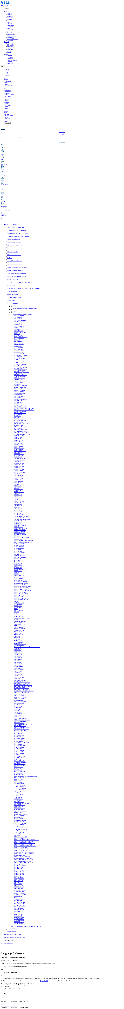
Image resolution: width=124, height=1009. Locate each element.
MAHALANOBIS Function (21, 618)
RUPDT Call (17, 768)
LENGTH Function (19, 575)
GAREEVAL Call (19, 463)
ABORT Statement (19, 315)
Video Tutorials (11, 29)
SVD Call (16, 830)
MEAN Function (18, 627)
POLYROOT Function (20, 697)
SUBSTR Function (19, 826)
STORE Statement (19, 821)
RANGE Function (19, 735)
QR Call (16, 710)
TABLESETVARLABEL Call (22, 861)
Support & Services (12, 39)
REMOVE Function (19, 745)
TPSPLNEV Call (19, 868)
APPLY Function (18, 328)
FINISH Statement (19, 448)
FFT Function (18, 443)
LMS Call (16, 601)
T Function (17, 835)
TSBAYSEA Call (19, 873)
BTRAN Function (19, 344)
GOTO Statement (19, 492)
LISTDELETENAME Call (21, 584)
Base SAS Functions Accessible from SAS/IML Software (26, 926)
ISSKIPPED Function (20, 557)
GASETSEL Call (19, 470)
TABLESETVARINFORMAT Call (23, 859)
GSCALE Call (18, 504)
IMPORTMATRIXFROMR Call (23, 542)
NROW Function (18, 669)
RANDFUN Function (20, 721)
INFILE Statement (19, 545)
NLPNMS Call (18, 657)
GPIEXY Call (18, 495)
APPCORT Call (18, 325)
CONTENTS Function (20, 362)
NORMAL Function (19, 668)
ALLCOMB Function (20, 320)
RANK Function (18, 736)
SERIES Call (17, 780)
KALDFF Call (18, 566)
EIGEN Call (17, 416)
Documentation (11, 36)
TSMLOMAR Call (19, 878)
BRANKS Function (19, 341)
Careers (9, 48)
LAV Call (16, 572)
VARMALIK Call (19, 903)
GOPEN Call (17, 490)
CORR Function (18, 366)
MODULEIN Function (20, 638)
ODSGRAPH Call (19, 674)
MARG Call (17, 619)
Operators (13, 311)
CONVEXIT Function (20, 364)
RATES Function (18, 739)
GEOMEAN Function (20, 484)
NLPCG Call (17, 648)
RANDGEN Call (19, 723)
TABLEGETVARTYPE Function (23, 850)
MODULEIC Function (20, 636)
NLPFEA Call (18, 653)
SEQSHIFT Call (18, 779)
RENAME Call (18, 748)
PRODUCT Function (20, 701)
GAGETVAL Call (19, 460)
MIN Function (18, 631)
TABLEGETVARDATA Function (23, 841)
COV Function (18, 373)
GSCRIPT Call (18, 505)
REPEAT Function (19, 750)
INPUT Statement (19, 546)
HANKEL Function (19, 524)
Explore (6, 54)
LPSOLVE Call (18, 610)
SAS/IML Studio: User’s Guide (12, 934)
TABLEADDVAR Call (20, 837)
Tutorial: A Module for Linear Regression (18, 236)
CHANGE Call (18, 349)
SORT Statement (18, 797)
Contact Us (10, 52)
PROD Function (18, 700)
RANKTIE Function (19, 738)
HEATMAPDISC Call (20, 530)
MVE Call (17, 639)
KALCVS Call (18, 565)
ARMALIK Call (18, 331)
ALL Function (18, 318)
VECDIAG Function (19, 906)
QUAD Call (17, 712)
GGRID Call (17, 486)
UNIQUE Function (19, 893)
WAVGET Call (18, 914)
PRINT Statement (19, 698)
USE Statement (18, 896)
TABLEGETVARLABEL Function (23, 847)
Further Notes (11, 300)
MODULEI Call (18, 634)
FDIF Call (17, 441)
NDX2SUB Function (20, 644)
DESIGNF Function (19, 393)
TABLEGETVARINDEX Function (23, 844)
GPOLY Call (17, 498)
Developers (10, 37)
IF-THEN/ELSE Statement (21, 537)
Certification (10, 25)
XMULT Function (19, 920)
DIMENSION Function (20, 399)
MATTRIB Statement (20, 621)
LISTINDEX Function (20, 592)
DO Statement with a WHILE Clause (24, 410)
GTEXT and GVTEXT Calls (22, 516)
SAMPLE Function (19, 771)
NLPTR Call (17, 665)
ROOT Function (18, 758)
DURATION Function (20, 411)
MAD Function (18, 615)
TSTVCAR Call (18, 885)
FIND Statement (18, 446)
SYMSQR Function (19, 834)
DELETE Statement (19, 390)
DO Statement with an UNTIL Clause (24, 408)
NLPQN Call (17, 662)
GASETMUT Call (19, 467)
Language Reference (12, 303)
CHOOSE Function (19, 352)
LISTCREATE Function (20, 581)
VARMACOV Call (19, 902)
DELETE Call (18, 388)
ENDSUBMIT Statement (21, 423)
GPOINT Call (18, 496)
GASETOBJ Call (19, 469)
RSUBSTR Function (19, 765)
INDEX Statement (19, 543)
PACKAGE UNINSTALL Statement (24, 691)
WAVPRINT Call (19, 917)
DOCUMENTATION (7, 5)
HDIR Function (18, 527)
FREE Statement (18, 452)
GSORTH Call (18, 510)
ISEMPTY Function (19, 555)
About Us (6, 42)
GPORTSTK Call (19, 502)
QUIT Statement (18, 717)
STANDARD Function (20, 814)
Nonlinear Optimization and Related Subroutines (27, 647)
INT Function (18, 549)
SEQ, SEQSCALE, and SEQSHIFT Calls (25, 776)
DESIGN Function (19, 391)
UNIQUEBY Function (20, 894)
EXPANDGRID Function (21, 431)
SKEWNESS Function (20, 791)
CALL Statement (18, 347)
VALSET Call (18, 897)
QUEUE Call (17, 715)
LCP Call (16, 574)
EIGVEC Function (19, 419)
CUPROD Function (19, 382)
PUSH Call (17, 704)
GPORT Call (17, 499)
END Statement (18, 422)
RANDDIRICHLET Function (22, 720)
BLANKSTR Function (20, 337)
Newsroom (10, 49)
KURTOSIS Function (20, 569)
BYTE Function (18, 346)
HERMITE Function (19, 531)
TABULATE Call (19, 864)
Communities (11, 34)
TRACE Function (19, 870)
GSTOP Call (17, 513)
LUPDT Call (17, 613)
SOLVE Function (19, 792)
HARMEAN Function (20, 525)
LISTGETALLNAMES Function (23, 586)
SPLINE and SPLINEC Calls (22, 803)
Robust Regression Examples (15, 270)
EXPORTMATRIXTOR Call (22, 434)
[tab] (68, 849)
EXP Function (18, 428)
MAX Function (18, 622)
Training (9, 23)
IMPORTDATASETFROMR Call (23, 540)
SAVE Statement (18, 773)
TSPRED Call (18, 882)
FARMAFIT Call (19, 437)
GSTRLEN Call (18, 514)
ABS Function (18, 317)
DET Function (18, 394)
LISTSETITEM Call (19, 596)
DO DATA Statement (20, 407)
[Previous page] (1, 947)
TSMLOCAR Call (19, 876)
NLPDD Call (17, 650)
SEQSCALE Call (19, 777)
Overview (13, 305)
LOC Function (18, 604)
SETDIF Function (19, 782)
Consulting (10, 63)
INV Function (18, 551)
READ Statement (19, 744)
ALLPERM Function (20, 321)
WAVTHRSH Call (19, 919)
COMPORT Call (18, 359)
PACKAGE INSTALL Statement (23, 685)
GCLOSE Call (18, 476)
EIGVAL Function (19, 417)
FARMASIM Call (19, 440)
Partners (9, 61)
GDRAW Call (18, 479)
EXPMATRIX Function (20, 429)
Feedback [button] (3, 215)
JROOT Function (19, 562)
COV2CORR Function (20, 375)
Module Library (11, 931)
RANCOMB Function (20, 718)
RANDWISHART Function (21, 729)
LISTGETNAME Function (21, 589)
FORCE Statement (19, 449)
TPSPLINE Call (18, 867)
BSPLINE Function (19, 343)
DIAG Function (18, 396)
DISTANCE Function (20, 400)
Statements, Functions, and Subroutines (21, 314)
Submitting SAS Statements (14, 264)
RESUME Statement (19, 755)
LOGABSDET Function (20, 607)
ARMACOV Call (19, 329)
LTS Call (16, 612)
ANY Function (18, 323)
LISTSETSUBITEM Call (21, 600)
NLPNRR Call (18, 660)
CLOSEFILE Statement (20, 355)
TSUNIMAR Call (19, 887)
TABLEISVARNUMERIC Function (24, 853)
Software (6, 11)
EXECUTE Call (18, 425)
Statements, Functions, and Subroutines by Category (25, 308)
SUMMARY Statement (20, 829)
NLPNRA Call (18, 659)
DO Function (17, 402)
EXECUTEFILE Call (20, 426)
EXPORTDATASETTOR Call (22, 432)
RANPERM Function (20, 732)
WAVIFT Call (18, 916)
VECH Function (18, 908)
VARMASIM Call (19, 905)
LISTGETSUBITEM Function (22, 590)
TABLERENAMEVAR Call (22, 856)
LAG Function (18, 571)
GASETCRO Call (19, 466)
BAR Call (17, 334)
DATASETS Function (20, 387)
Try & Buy (10, 57)
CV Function (17, 384)
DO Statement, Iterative (20, 405)
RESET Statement (19, 753)
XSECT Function (19, 922)
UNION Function (19, 891)
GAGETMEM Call (19, 458)
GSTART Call (18, 511)
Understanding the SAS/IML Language (17, 233)
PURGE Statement (19, 703)
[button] (1, 209)
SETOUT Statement (19, 785)
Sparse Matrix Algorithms (14, 297)
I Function (17, 536)
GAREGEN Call (18, 464)
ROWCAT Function (19, 761)
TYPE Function (18, 888)
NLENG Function (19, 645)
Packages (9, 258)
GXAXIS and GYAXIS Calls (22, 519)
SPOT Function (18, 806)
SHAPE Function (19, 786)
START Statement (19, 815)
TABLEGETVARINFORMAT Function (25, 846)
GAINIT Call (17, 461)
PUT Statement (18, 706)
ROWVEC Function (19, 764)
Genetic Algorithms (12, 294)
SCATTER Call (18, 774)
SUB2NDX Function (20, 823)
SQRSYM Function (19, 808)
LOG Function (18, 606)
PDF (3, 214)
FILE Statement (18, 445)
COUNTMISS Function (20, 369)
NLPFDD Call (18, 651)
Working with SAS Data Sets (15, 245)
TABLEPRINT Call (19, 855)
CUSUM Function (19, 381)
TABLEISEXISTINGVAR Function (24, 852)
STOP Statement (18, 818)
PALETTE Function (19, 694)
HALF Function (18, 522)
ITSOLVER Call (18, 558)
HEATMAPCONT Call (20, 528)
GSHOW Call (18, 508)
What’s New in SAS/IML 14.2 (15, 227)
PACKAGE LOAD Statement (22, 689)
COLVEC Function (19, 358)
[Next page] (1, 949)
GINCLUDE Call (19, 487)
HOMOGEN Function (20, 534)
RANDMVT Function (20, 726)
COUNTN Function (19, 370)
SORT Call (17, 796)
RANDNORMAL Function (21, 727)
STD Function (18, 817)
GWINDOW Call (19, 517)
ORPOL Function (19, 677)
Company (10, 46)
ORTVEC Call (18, 679)
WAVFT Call (17, 913)
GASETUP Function (19, 472)
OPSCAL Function (19, 675)
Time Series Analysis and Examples (16, 273)
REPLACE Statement (20, 751)
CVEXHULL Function (20, 385)
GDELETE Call (18, 478)
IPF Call (16, 554)
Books (9, 28)
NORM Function (18, 666)
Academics (10, 26)
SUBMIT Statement (19, 824)
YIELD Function (18, 923)
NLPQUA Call (18, 663)
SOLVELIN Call (18, 794)
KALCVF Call (18, 563)
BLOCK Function (19, 338)
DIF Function (17, 397)
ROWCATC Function (20, 762)
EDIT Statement (18, 414)
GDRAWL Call (18, 481)
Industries (10, 16)
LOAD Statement (19, 603)
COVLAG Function (19, 376)
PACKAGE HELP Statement (22, 682)
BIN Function (18, 335)
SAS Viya (10, 14)
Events (9, 51)
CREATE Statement (19, 378)
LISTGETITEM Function (21, 587)
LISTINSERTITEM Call (21, 593)
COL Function (18, 356)
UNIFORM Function (20, 890)
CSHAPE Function (19, 379)
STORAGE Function (20, 820)
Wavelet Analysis (12, 291)
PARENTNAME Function (21, 692)
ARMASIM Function (20, 332)
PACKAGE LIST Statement (21, 688)
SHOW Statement (19, 789)
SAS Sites (7, 123)
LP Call (16, 609)
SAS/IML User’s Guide (10, 224)
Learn (5, 20)
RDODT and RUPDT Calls (21, 742)
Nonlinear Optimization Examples (16, 276)
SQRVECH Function (20, 811)
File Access (10, 249)
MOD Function (18, 633)
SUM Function (18, 827)
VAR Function (18, 900)
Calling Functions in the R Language (17, 267)
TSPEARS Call (18, 881)
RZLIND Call (18, 770)
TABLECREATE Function (21, 838)
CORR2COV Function (20, 367)
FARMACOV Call (19, 435)
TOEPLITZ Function (20, 865)
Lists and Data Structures (14, 255)
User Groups (10, 40)
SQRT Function (18, 809)
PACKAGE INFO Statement (22, 683)
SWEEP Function (19, 832)
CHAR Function (18, 350)
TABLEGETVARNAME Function (23, 849)
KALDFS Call (18, 568)
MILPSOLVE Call (19, 630)
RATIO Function (18, 741)
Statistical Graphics (12, 279)
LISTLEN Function (19, 595)
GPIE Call (17, 493)
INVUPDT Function (19, 552)
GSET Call (17, 507)
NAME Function (18, 641)
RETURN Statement (19, 756)
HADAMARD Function (20, 521)
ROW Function (18, 759)
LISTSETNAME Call (20, 598)
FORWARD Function (20, 451)
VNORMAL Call (19, 909)
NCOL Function (18, 642)
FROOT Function (19, 454)
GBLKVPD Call (18, 475)
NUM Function (18, 671)
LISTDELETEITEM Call (21, 583)
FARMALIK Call (19, 438)
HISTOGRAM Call (19, 533)
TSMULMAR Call (19, 879)
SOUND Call (18, 800)
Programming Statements (14, 242)
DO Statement (18, 404)
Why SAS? (10, 45)
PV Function (17, 707)
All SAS (7, 8)
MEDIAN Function (19, 628)
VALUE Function (19, 899)
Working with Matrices (13, 239)
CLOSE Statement (19, 353)
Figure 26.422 (44, 981)
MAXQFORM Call (19, 624)
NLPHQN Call (18, 654)
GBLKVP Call (18, 473)
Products (9, 19)
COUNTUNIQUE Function (21, 372)
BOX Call (17, 340)
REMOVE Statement (20, 747)
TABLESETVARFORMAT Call (23, 858)
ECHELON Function (20, 413)
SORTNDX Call (18, 799)
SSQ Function (18, 812)
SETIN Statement (19, 783)
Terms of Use (14, 1006)
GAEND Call (18, 457)
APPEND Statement (19, 326)
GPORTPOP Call (19, 501)
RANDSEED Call (19, 733)
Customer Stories (12, 60)
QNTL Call (17, 709)
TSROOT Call (18, 884)
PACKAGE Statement (20, 680)
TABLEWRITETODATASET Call (23, 862)
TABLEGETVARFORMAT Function (24, 843)
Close (2, 66)
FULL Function (18, 455)
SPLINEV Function (19, 805)
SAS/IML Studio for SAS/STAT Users (14, 937)
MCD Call (17, 625)
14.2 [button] (2, 212)
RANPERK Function (20, 730)
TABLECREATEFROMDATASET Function (26, 840)
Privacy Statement (5, 1006)
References (14, 928)
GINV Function (18, 489)
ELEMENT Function (20, 420)
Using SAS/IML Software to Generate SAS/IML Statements (23, 288)
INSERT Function (19, 548)
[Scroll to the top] (2, 1004)
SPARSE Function (19, 802)
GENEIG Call (18, 483)
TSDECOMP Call (19, 875)
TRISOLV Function (19, 872)
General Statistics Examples (14, 261)
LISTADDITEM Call (20, 580)
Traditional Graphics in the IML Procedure (18, 282)
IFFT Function (18, 539)
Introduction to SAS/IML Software (16, 230)
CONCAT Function (19, 361)
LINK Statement (18, 577)
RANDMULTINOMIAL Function (23, 724)
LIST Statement (18, 578)
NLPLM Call (17, 656)
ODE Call (17, 672)
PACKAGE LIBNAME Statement (23, 686)
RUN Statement (18, 767)
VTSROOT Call (18, 911)
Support (6, 31)
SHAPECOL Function (20, 788)
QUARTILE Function (20, 713)
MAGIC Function (19, 616)
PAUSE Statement (19, 695)
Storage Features (11, 285)
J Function (17, 560)
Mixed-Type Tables (12, 252)
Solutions (9, 17)
